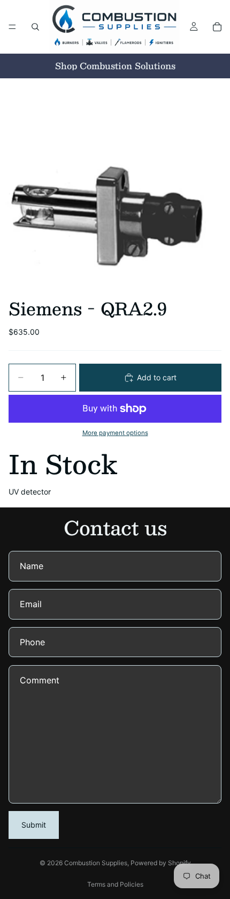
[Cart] (217, 27)
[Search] (35, 27)
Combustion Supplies (95, 863)
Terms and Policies (115, 884)
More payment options (115, 433)
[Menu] (12, 26)
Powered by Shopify (161, 863)
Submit (33, 824)
